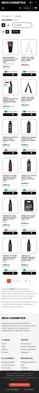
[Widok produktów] (3, 25)
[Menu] (3, 8)
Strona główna (7, 16)
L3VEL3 (23, 62)
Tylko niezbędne (12, 389)
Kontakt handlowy (9, 371)
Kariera (4, 349)
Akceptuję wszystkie (19, 385)
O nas (4, 344)
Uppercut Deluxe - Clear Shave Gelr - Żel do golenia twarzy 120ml (10, 60)
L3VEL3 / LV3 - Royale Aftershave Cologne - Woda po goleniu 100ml (10, 258)
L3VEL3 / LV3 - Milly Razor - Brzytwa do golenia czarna (27, 99)
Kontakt (5, 352)
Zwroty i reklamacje (28, 349)
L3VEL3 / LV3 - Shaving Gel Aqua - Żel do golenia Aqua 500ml (10, 100)
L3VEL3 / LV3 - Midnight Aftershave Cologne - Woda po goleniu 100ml (28, 258)
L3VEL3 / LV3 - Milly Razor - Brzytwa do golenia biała (27, 59)
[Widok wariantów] (8, 25)
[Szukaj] (20, 8)
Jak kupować (26, 344)
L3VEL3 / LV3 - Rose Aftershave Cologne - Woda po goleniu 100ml (10, 218)
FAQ (22, 365)
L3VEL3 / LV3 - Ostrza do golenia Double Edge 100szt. (28, 217)
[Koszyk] (35, 8)
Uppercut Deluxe (8, 64)
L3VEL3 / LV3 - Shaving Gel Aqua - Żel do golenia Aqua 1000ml (28, 138)
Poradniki (24, 368)
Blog (3, 347)
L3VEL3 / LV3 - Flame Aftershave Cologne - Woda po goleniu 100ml (10, 178)
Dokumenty (6, 368)
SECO (28, 8)
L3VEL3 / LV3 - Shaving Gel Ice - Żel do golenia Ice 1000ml (28, 177)
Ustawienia (29, 389)
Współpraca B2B (8, 362)
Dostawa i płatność (28, 347)
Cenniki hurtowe (8, 365)
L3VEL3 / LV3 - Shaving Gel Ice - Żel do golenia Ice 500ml (10, 138)
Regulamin (25, 352)
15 (25, 281)
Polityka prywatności (28, 362)
